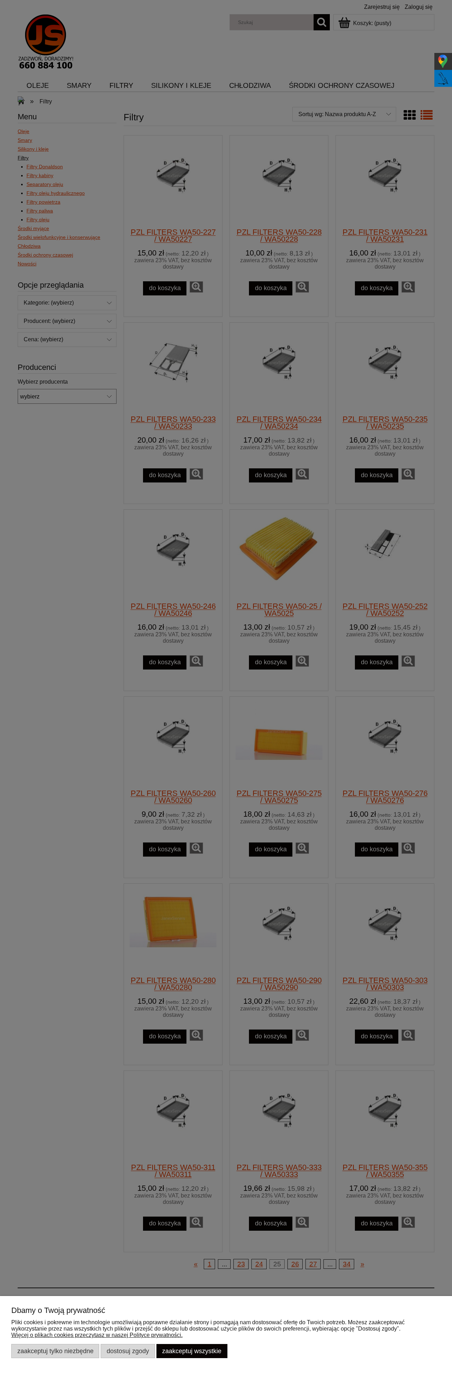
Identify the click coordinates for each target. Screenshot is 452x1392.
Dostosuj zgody (128, 1351)
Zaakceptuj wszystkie (191, 1351)
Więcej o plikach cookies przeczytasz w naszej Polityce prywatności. (97, 1335)
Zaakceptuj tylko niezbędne (55, 1351)
